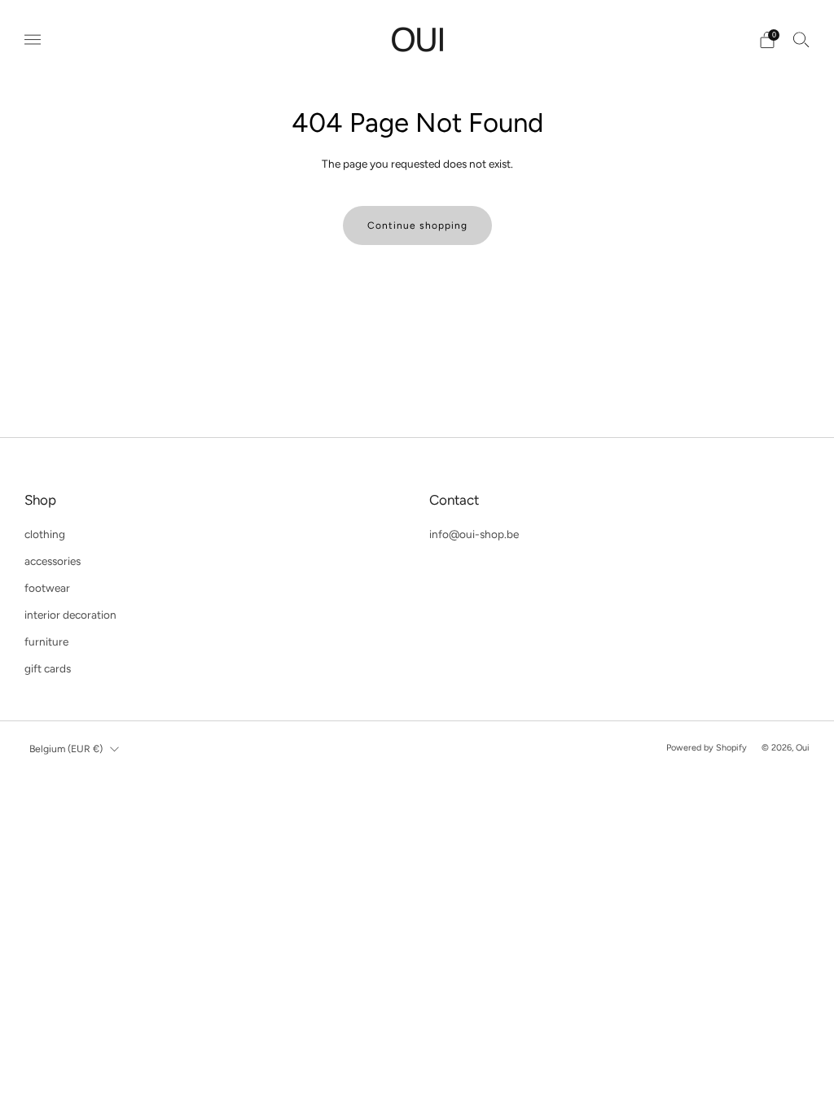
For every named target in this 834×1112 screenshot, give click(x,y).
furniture (46, 641)
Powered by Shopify (706, 747)
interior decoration (70, 614)
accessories (52, 560)
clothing (44, 534)
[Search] (801, 39)
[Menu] (32, 40)
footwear (47, 587)
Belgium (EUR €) (66, 748)
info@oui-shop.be (474, 534)
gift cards (47, 668)
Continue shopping (417, 225)
